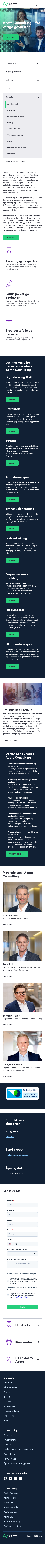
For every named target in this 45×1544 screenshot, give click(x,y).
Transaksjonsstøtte (15, 135)
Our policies (9, 1454)
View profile (9, 925)
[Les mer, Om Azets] (38, 1324)
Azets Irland (9, 1502)
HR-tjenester (12, 154)
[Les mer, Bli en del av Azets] (38, 1359)
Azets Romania (11, 1507)
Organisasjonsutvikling (16, 147)
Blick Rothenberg (12, 1521)
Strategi (10, 123)
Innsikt (7, 1397)
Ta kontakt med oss (10, 741)
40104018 (10, 1136)
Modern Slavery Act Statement (18, 1449)
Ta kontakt (10, 37)
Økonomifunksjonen (15, 117)
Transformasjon (13, 129)
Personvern (9, 1435)
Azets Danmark (11, 1493)
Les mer (12, 399)
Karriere (7, 1401)
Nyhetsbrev (9, 1416)
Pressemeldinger (12, 1411)
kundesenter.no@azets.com (17, 1155)
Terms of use (10, 1459)
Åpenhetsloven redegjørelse (17, 1463)
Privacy (7, 1444)
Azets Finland (10, 1498)
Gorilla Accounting (12, 1526)
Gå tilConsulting (14, 104)
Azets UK (8, 1517)
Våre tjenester (10, 1387)
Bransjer (7, 1392)
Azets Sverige (10, 1512)
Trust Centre (10, 1440)
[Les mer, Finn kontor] (38, 1342)
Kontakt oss (9, 1406)
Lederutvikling (13, 141)
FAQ (6, 1420)
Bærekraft (11, 111)
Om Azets (8, 1382)
